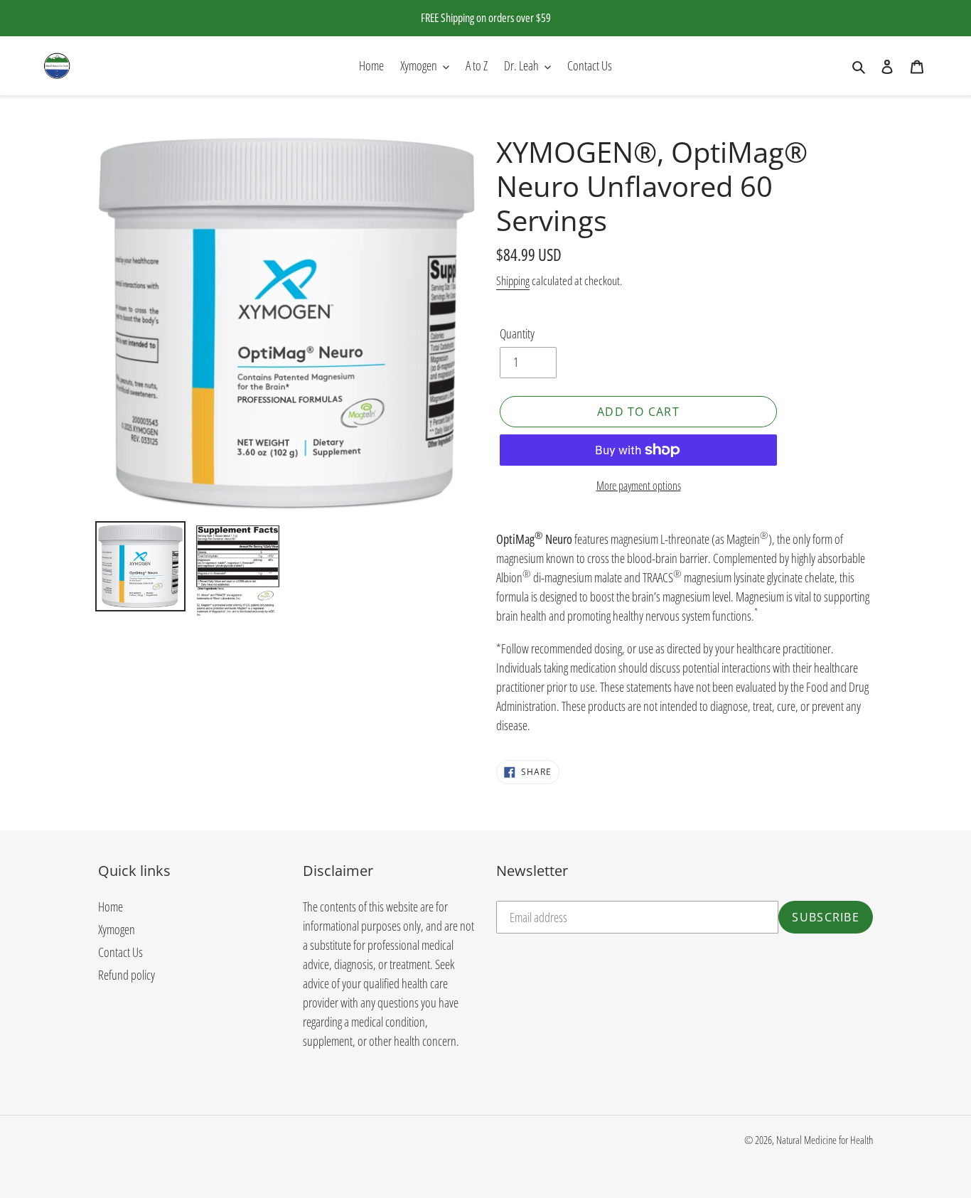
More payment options (638, 485)
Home (110, 906)
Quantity (517, 333)
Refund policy (126, 974)
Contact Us (120, 952)
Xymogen (116, 929)
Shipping (513, 280)
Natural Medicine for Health (824, 1140)
